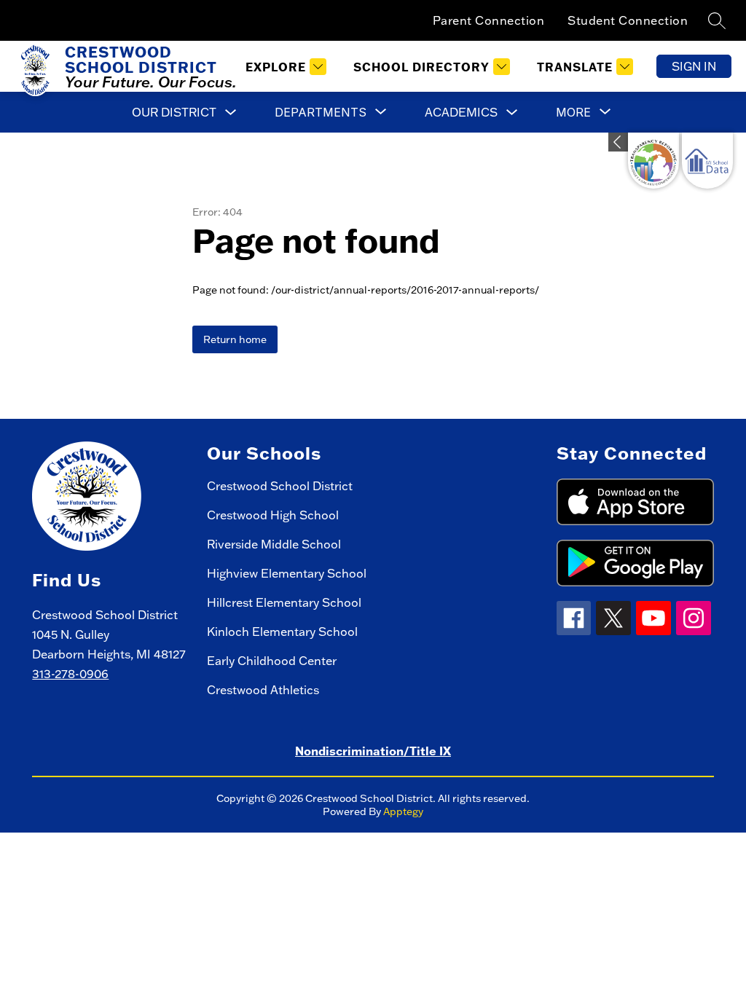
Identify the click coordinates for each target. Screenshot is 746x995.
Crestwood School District (280, 486)
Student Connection (628, 20)
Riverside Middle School (274, 544)
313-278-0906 (70, 673)
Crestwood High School (273, 515)
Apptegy (403, 811)
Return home (235, 339)
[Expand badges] (618, 142)
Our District (174, 112)
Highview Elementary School (286, 573)
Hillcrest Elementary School (284, 602)
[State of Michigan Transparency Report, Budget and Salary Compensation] (653, 161)
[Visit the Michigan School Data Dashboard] (707, 161)
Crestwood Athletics (263, 690)
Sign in (694, 66)
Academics (461, 112)
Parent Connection (489, 20)
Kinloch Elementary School (282, 631)
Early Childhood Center (272, 660)
